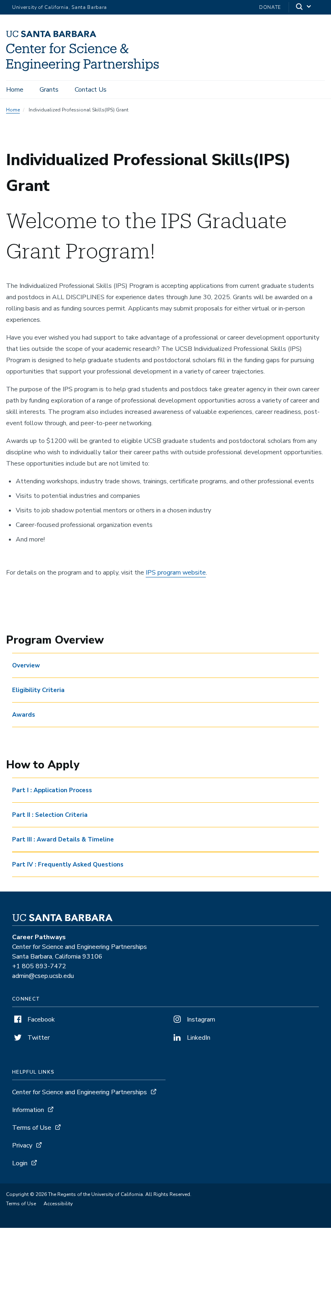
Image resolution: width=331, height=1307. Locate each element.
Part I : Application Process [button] (52, 790)
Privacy (22, 1145)
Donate (270, 7)
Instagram (200, 1019)
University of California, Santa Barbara (59, 7)
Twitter (38, 1037)
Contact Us (91, 89)
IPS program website (176, 572)
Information (28, 1110)
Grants (49, 89)
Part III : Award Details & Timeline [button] (63, 839)
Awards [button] (23, 715)
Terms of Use (31, 1127)
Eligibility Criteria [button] (38, 690)
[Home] (82, 69)
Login (19, 1163)
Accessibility (58, 1203)
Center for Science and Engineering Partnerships (79, 1092)
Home (14, 89)
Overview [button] (26, 665)
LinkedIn (197, 1037)
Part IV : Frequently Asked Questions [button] (68, 864)
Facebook (40, 1019)
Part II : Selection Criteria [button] (50, 815)
